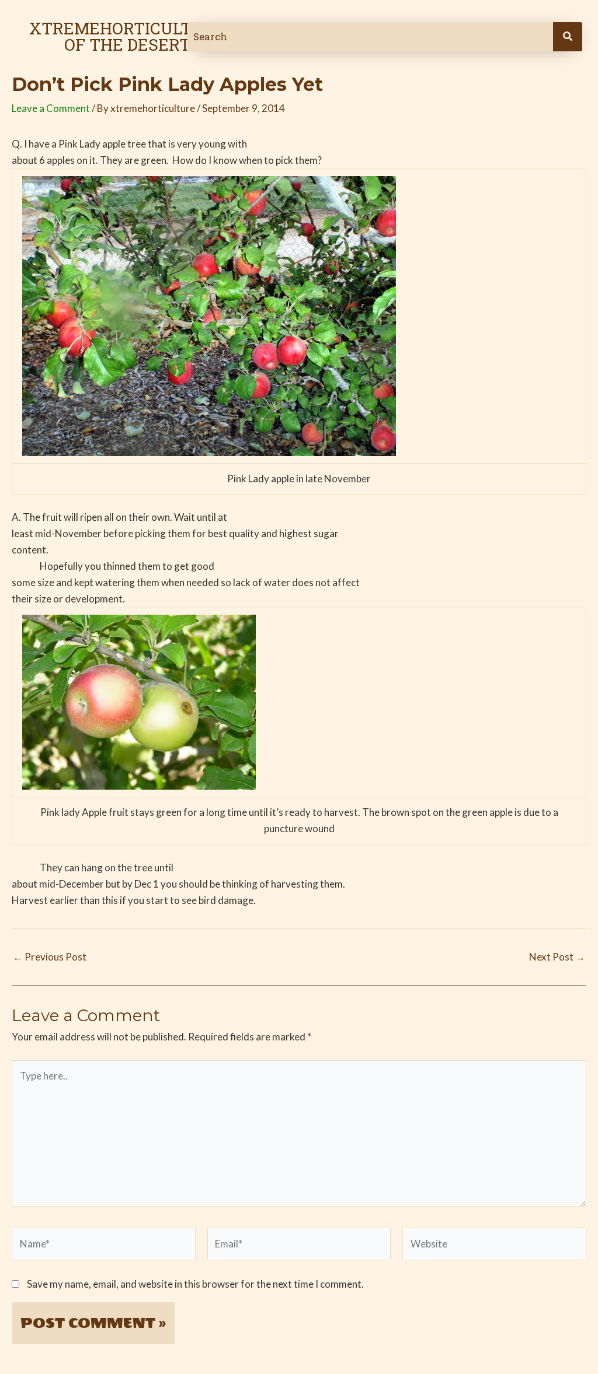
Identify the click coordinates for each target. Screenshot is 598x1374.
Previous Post (49, 957)
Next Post (557, 957)
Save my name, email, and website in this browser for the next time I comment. (195, 1284)
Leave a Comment (51, 108)
